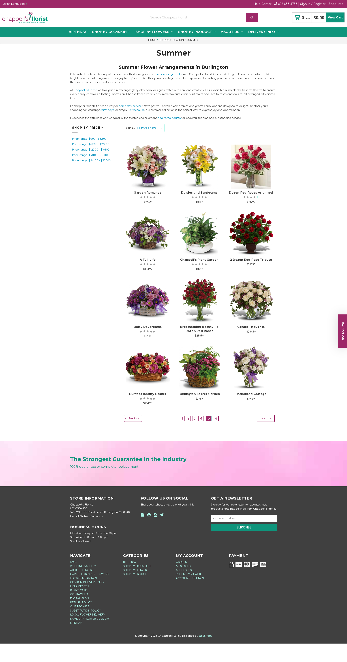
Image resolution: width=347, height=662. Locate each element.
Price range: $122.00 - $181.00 (90, 149)
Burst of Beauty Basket (147, 394)
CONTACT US (79, 594)
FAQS (73, 562)
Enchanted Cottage (251, 394)
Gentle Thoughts (251, 327)
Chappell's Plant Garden (199, 259)
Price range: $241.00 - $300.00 (91, 160)
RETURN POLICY (81, 602)
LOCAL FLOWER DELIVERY (87, 614)
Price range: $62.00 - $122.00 (90, 144)
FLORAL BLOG (79, 598)
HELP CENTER (79, 586)
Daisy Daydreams (148, 327)
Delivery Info (261, 32)
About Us (230, 32)
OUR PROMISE (79, 606)
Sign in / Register (313, 4)
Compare (152, 162)
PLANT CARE (78, 590)
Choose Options (150, 172)
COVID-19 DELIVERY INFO (87, 582)
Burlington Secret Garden (199, 394)
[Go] (252, 17)
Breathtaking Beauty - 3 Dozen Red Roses (199, 329)
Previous (134, 418)
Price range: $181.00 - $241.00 (90, 155)
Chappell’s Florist (85, 90)
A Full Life (148, 259)
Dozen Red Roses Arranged (251, 192)
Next (265, 418)
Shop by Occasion (109, 32)
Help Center (262, 4)
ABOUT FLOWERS (81, 570)
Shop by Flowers (152, 32)
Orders (181, 562)
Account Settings (190, 578)
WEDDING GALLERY (83, 566)
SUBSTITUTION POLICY (85, 610)
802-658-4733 (287, 4)
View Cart (335, 17)
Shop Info (335, 4)
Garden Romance (148, 192)
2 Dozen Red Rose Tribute (251, 259)
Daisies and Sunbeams (199, 192)
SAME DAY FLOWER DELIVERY (90, 618)
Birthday (78, 32)
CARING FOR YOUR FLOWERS (89, 574)
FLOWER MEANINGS (83, 578)
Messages (183, 566)
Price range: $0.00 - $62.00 (89, 138)
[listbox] (150, 128)
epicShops (205, 635)
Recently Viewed (188, 574)
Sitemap (76, 622)
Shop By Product (195, 32)
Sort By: (130, 128)
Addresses (184, 570)
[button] (342, 331)
